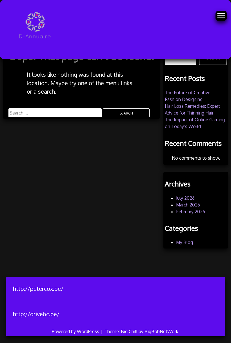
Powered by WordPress (76, 331)
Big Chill (129, 331)
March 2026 (188, 205)
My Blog (184, 242)
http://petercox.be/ (38, 288)
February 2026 (190, 211)
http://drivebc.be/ (36, 314)
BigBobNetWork (161, 331)
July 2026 (185, 198)
